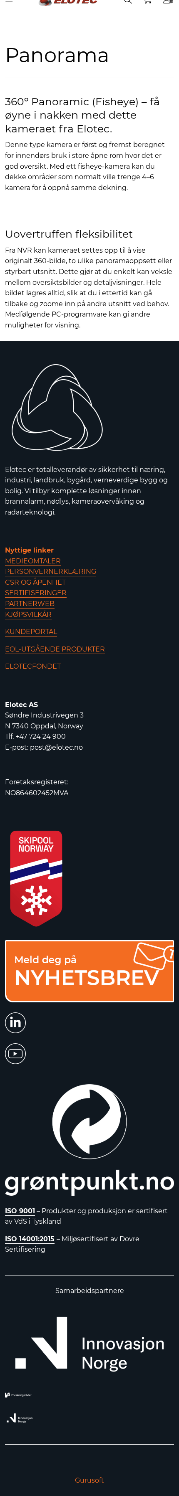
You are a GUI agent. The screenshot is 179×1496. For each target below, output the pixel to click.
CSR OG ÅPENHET (35, 582)
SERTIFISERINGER (36, 593)
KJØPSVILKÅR (28, 615)
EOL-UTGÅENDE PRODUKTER (55, 649)
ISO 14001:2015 (30, 1239)
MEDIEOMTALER (33, 561)
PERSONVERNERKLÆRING (50, 572)
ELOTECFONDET (33, 666)
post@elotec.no (56, 747)
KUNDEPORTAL (31, 632)
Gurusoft (89, 1480)
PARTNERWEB (30, 604)
